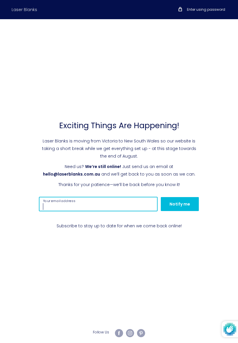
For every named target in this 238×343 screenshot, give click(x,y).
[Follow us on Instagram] (130, 333)
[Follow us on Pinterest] (141, 333)
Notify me (180, 204)
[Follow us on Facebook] (119, 333)
